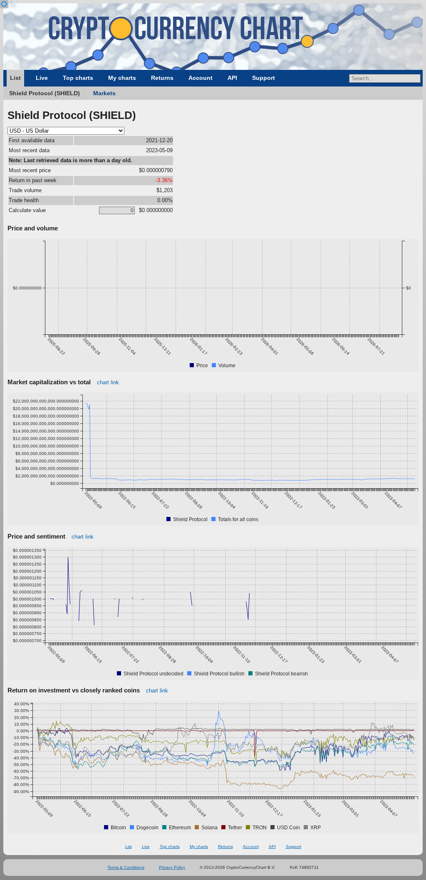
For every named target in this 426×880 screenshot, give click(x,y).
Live (42, 77)
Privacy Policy (172, 867)
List (15, 77)
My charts (122, 77)
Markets (104, 93)
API (232, 77)
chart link (108, 382)
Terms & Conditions (125, 867)
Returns (162, 77)
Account (200, 77)
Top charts (78, 77)
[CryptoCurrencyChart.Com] (213, 36)
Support (263, 77)
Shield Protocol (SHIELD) (44, 93)
